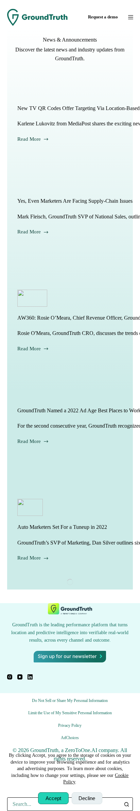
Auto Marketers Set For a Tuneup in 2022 (62, 527)
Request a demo (103, 16)
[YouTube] (19, 676)
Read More (33, 138)
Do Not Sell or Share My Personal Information (70, 700)
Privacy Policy (70, 725)
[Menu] (130, 17)
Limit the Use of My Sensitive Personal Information (70, 712)
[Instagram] (9, 676)
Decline (86, 798)
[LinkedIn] (30, 676)
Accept (53, 798)
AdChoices (70, 737)
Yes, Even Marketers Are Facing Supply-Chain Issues (75, 201)
